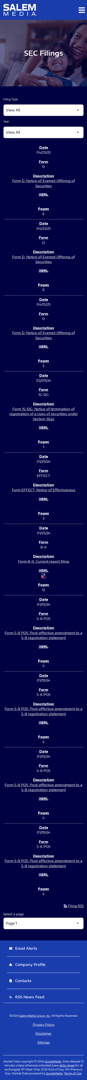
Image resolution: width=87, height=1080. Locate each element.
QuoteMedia (53, 1061)
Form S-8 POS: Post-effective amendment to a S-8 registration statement (43, 635)
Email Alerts (23, 948)
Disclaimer (43, 1033)
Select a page (13, 914)
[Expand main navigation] (81, 10)
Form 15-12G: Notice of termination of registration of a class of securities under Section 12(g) (43, 414)
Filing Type (10, 99)
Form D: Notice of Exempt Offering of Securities (43, 183)
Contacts (20, 981)
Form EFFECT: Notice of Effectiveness (43, 490)
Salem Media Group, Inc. (35, 1015)
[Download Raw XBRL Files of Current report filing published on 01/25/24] (43, 575)
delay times (67, 1065)
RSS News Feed (26, 997)
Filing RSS (73, 906)
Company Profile (27, 964)
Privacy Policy (43, 1024)
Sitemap (43, 1042)
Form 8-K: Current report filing (43, 561)
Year (6, 121)
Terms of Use (72, 1073)
